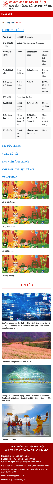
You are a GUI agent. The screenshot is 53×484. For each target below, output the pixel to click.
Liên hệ (4, 52)
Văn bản (5, 33)
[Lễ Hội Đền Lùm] (25, 239)
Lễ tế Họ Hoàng (8, 276)
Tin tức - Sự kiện (9, 27)
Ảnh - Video (6, 46)
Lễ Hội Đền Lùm (8, 251)
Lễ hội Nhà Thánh (8, 227)
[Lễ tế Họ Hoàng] (25, 264)
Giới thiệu (6, 20)
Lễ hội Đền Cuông (8, 202)
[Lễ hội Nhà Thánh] (25, 214)
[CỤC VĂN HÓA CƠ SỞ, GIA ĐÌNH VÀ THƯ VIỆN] (5, 4)
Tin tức (26, 285)
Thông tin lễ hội (9, 39)
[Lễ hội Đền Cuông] (25, 190)
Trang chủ (6, 14)
